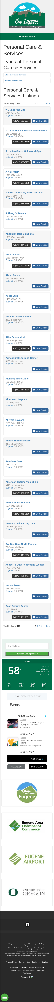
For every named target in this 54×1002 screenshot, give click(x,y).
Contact (45, 962)
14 (47, 103)
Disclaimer (36, 962)
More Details (41, 121)
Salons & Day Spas (13, 81)
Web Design (28, 970)
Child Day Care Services (15, 75)
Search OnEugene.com (28, 654)
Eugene (9, 115)
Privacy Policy (11, 962)
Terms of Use (24, 962)
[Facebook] (27, 924)
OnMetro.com (15, 970)
